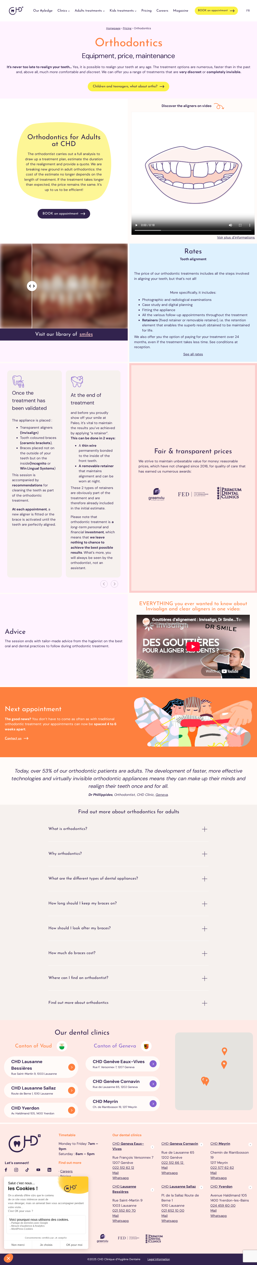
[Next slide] (114, 584)
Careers (66, 1171)
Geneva (162, 794)
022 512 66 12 (172, 1162)
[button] (224, 1065)
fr (248, 11)
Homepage (113, 28)
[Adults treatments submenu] (104, 11)
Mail (115, 1173)
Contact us (13, 738)
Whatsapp (120, 1178)
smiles (86, 334)
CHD (179, 1143)
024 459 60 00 (223, 1205)
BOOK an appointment (213, 10)
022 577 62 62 (222, 1167)
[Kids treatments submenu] (136, 11)
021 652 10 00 (172, 1210)
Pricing (127, 28)
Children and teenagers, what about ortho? (125, 86)
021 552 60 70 (124, 1210)
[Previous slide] (104, 584)
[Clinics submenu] (69, 11)
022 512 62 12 (123, 1167)
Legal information (159, 1259)
